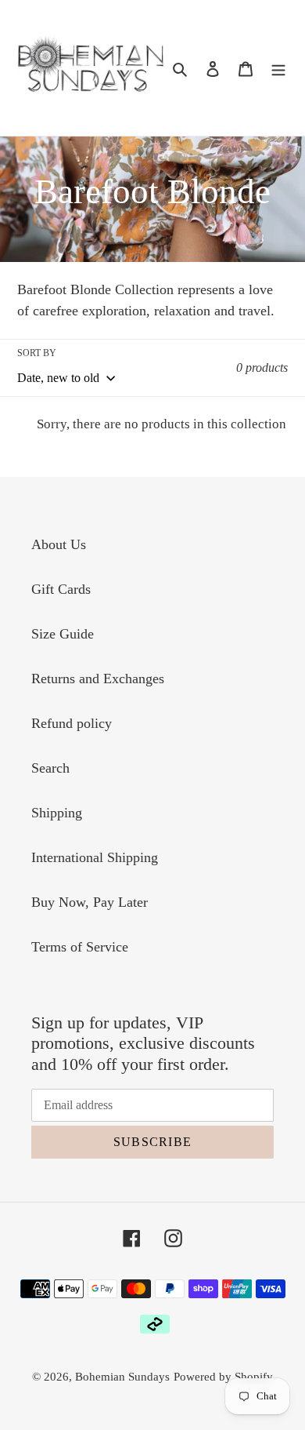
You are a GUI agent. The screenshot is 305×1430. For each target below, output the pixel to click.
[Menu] (278, 67)
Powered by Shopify (223, 1376)
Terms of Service (79, 947)
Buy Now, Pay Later (89, 902)
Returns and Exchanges (97, 678)
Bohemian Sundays (122, 1376)
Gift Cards (61, 589)
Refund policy (71, 723)
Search (50, 768)
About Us (58, 544)
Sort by (36, 352)
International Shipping (94, 857)
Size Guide (62, 634)
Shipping (56, 813)
